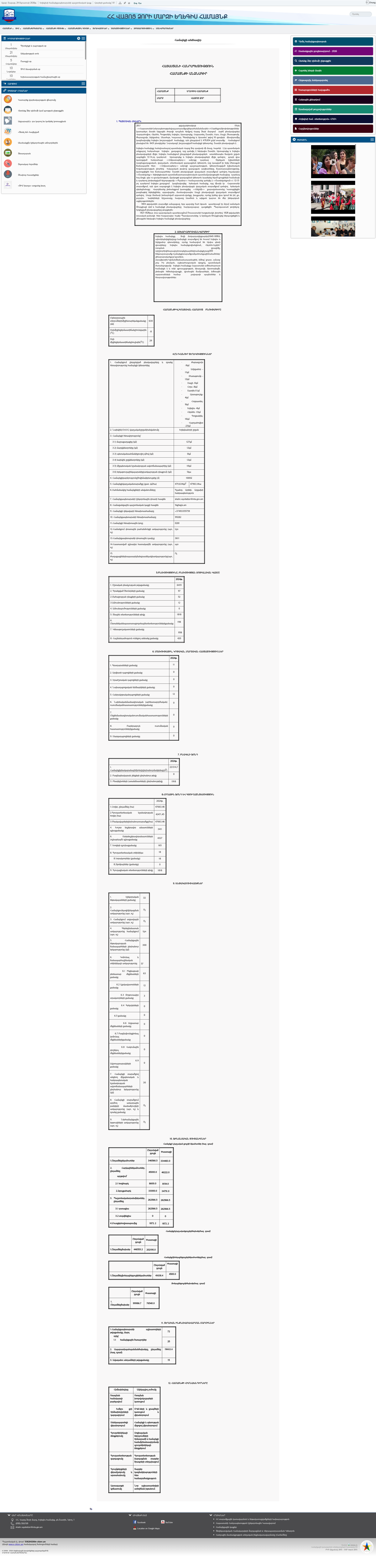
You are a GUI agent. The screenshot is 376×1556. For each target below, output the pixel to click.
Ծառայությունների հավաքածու (313, 89)
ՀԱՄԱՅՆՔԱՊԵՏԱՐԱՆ (32, 28)
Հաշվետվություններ (308, 128)
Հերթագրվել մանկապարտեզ (312, 80)
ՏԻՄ (17, 28)
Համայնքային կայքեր (226, 1527)
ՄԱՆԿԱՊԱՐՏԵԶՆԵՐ (164, 28)
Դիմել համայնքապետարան (311, 41)
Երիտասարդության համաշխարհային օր (40, 76)
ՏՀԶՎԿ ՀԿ (354, 1545)
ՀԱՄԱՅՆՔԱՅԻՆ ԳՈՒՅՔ (78, 28)
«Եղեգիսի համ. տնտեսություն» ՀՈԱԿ (316, 118)
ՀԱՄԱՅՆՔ (7, 28)
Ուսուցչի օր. (26, 61)
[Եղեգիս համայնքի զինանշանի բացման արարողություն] (334, 167)
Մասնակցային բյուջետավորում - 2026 (317, 51)
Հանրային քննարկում (308, 99)
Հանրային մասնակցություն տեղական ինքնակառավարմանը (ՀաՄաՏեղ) (251, 1534)
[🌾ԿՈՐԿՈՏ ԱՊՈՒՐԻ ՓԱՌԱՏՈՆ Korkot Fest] (334, 202)
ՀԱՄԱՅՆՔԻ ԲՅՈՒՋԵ (55, 28)
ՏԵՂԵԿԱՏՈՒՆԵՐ (100, 28)
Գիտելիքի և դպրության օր (33, 45)
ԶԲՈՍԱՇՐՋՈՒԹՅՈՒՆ (143, 28)
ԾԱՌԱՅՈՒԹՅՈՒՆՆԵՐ (120, 28)
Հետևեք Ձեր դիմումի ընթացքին (314, 60)
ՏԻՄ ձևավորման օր (30, 69)
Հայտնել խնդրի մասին (309, 70)
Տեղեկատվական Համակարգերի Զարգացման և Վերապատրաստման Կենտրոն (255, 1530)
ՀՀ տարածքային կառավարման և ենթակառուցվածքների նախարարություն (252, 1519)
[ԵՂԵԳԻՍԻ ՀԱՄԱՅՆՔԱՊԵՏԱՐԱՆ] (9, 23)
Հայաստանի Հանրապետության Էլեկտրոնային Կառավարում (246, 1523)
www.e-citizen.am (16, 1544)
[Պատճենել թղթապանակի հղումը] (91, 1509)
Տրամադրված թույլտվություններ (314, 109)
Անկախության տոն (30, 53)
